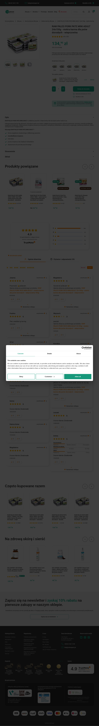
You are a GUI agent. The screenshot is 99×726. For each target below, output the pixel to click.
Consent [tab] (20, 353)
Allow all (78, 376)
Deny (21, 376)
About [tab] (78, 353)
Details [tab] (49, 353)
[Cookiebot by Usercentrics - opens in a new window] (83, 348)
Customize (48, 376)
